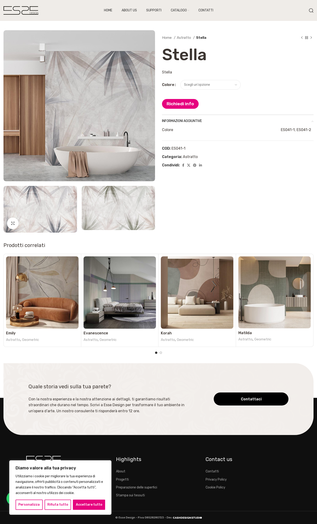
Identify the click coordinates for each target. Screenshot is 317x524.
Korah (166, 333)
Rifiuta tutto (57, 505)
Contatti (212, 471)
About (120, 471)
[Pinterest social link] (195, 165)
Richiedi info (180, 103)
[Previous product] (302, 37)
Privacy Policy (216, 479)
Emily (11, 333)
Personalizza (29, 505)
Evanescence (96, 333)
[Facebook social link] (183, 165)
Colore (168, 84)
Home (167, 38)
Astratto (184, 38)
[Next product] (311, 37)
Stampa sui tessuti (130, 495)
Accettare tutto (89, 505)
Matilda (245, 333)
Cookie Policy (215, 487)
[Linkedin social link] (200, 165)
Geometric (30, 340)
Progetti (122, 479)
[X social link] (189, 165)
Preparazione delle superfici (136, 487)
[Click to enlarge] (13, 223)
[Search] (311, 10)
